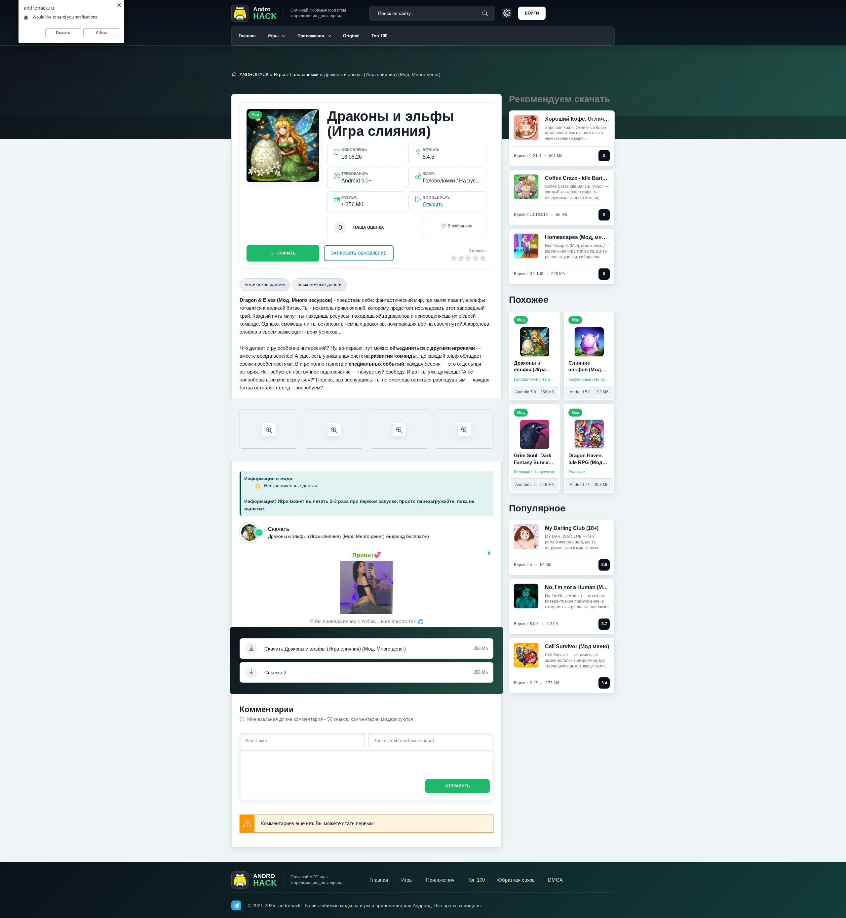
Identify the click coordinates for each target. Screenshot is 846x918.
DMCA (555, 880)
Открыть (433, 204)
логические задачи (265, 284)
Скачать (286, 253)
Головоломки (304, 74)
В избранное (459, 225)
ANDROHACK (254, 74)
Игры (273, 35)
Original (351, 35)
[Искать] (485, 13)
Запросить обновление (358, 253)
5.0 (364, 180)
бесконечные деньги (319, 284)
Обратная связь (516, 880)
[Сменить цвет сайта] (507, 13)
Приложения (310, 35)
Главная (247, 35)
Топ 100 (379, 35)
